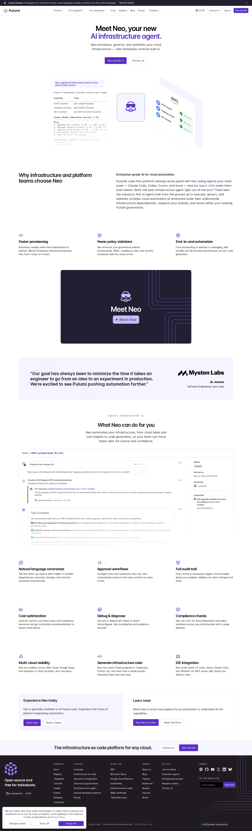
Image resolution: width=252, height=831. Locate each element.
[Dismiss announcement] (247, 3)
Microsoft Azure (118, 774)
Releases (58, 797)
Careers (146, 779)
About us (146, 769)
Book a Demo (53, 722)
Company (153, 10)
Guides (57, 788)
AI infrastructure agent (85, 788)
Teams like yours (118, 797)
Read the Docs (172, 722)
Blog (132, 10)
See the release (126, 3)
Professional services (172, 779)
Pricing (141, 10)
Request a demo (170, 783)
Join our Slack (169, 769)
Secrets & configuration (85, 779)
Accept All (71, 823)
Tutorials (58, 783)
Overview (78, 769)
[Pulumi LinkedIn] (224, 769)
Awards (145, 788)
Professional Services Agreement (118, 824)
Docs (113, 10)
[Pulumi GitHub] (207, 769)
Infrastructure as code (85, 774)
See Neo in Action (146, 722)
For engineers (75, 10)
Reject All (44, 823)
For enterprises (97, 10)
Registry (123, 10)
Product (58, 10)
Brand (145, 797)
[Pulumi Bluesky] (230, 769)
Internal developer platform (87, 793)
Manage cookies (17, 823)
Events (57, 793)
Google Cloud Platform (121, 779)
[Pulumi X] (218, 769)
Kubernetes (116, 783)
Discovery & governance (86, 783)
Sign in (227, 10)
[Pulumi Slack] (201, 769)
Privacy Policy (95, 824)
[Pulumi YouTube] (212, 769)
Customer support (171, 774)
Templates (59, 779)
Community (59, 802)
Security (146, 793)
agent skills (207, 185)
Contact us (214, 10)
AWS (112, 769)
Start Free (32, 722)
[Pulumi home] (12, 10)
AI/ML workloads (118, 793)
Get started (241, 10)
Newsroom (147, 783)
